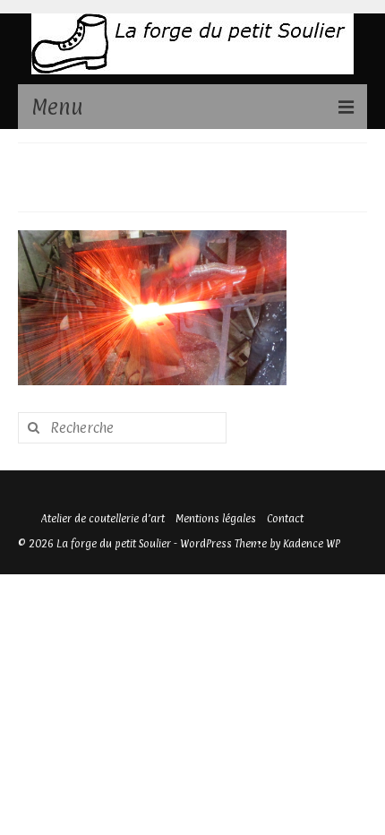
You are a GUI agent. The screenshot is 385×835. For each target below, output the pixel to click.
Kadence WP (311, 544)
